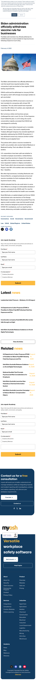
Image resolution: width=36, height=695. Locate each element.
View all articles (18, 341)
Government (29, 219)
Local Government (25, 625)
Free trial (9, 497)
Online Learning (9, 612)
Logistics (22, 628)
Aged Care (22, 604)
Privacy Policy (8, 595)
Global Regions (15, 223)
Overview (22, 580)
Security (6, 583)
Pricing (21, 588)
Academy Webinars (8, 277)
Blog (5, 650)
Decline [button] (21, 14)
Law (2, 223)
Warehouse (23, 639)
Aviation (22, 609)
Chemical (22, 612)
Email (3, 264)
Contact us (17, 503)
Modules (22, 583)
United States (25, 223)
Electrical (22, 620)
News (5, 647)
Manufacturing (24, 630)
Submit (18, 283)
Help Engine (18, 565)
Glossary (6, 655)
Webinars (7, 653)
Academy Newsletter (8, 274)
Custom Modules (9, 609)
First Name (4, 249)
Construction (23, 614)
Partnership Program (7, 589)
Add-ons (22, 585)
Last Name (4, 256)
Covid (12, 219)
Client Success (8, 585)
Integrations (7, 604)
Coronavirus (5, 219)
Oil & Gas (22, 636)
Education (22, 617)
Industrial (22, 622)
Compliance (7, 606)
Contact (6, 592)
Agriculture (23, 606)
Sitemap (18, 674)
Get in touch (11, 559)
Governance (19, 219)
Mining (21, 633)
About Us (6, 580)
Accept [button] (14, 14)
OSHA (7, 223)
